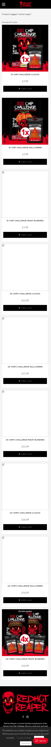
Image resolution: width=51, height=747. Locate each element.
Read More (26, 743)
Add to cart (26, 89)
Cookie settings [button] (24, 738)
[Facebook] (23, 717)
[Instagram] (27, 717)
